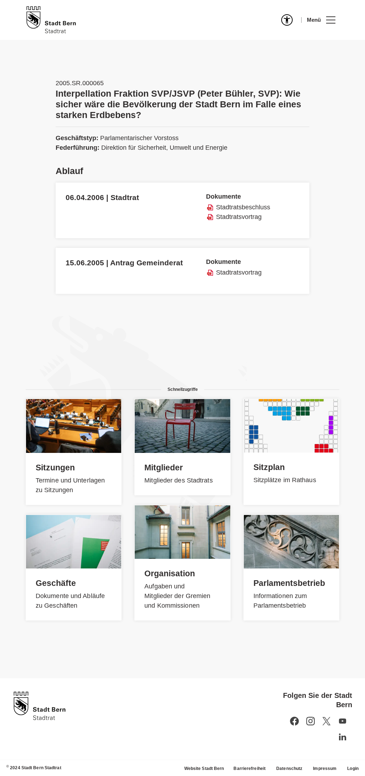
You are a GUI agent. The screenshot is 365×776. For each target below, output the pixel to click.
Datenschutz (289, 768)
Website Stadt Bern (204, 768)
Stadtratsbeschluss (243, 207)
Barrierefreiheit (249, 768)
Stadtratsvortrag (239, 216)
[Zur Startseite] (51, 20)
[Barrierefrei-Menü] (287, 20)
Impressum (324, 768)
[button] (320, 20)
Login (353, 768)
